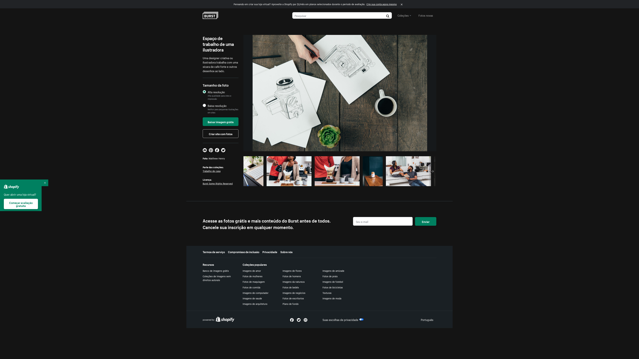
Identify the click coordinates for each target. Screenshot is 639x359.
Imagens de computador (255, 293)
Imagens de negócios (294, 293)
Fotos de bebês (291, 287)
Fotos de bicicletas (332, 287)
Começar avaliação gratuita (21, 204)
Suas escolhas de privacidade (340, 319)
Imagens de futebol (332, 281)
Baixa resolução (217, 106)
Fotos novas (426, 15)
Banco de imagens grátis (216, 270)
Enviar (425, 221)
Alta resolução (216, 92)
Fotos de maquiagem (254, 281)
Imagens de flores (292, 270)
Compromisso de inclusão (243, 251)
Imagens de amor (252, 270)
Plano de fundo (291, 303)
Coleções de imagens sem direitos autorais (217, 278)
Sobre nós (286, 251)
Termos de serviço (214, 251)
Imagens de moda (331, 298)
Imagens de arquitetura (255, 303)
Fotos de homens (292, 276)
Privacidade (269, 251)
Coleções (403, 15)
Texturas (326, 293)
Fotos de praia (329, 276)
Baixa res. (255, 182)
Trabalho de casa (211, 171)
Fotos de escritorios (293, 298)
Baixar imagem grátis (221, 122)
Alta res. (288, 182)
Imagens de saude (252, 298)
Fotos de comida (251, 287)
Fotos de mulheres (252, 276)
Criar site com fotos (220, 133)
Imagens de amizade (333, 270)
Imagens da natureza (294, 281)
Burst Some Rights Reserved (218, 183)
